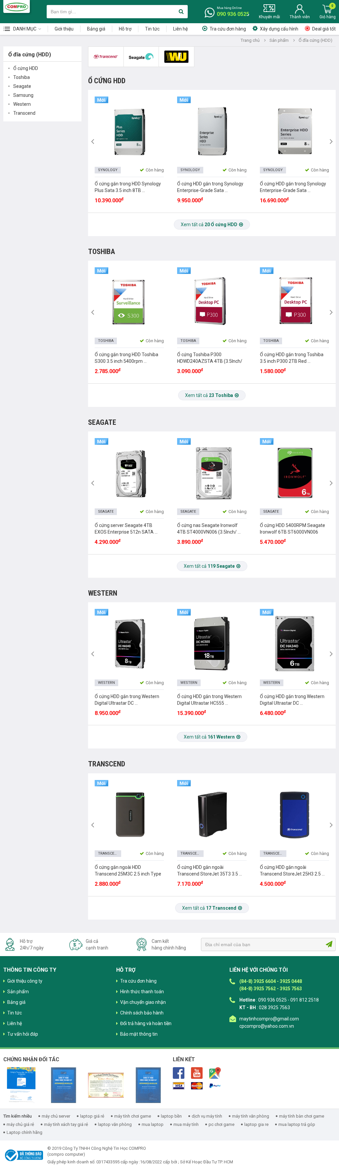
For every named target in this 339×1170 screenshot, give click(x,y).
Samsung (23, 95)
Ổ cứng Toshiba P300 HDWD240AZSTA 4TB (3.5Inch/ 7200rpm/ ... (209, 361)
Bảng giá (96, 29)
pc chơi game (221, 1124)
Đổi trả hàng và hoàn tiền (145, 1023)
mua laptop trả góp (296, 1124)
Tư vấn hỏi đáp (22, 1034)
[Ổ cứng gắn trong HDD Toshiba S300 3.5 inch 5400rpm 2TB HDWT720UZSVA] (129, 302)
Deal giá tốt (324, 29)
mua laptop (153, 1124)
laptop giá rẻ (92, 1116)
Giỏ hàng (327, 17)
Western (22, 104)
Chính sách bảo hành (142, 1012)
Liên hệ (180, 29)
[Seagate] (141, 57)
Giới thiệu (64, 29)
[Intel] (21, 1085)
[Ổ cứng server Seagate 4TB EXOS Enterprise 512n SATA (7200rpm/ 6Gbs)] (129, 473)
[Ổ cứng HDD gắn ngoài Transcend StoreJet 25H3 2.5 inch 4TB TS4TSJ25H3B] (294, 814)
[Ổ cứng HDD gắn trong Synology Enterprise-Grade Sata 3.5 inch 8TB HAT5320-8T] (294, 131)
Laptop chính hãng (24, 1132)
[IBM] (63, 1085)
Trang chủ (250, 40)
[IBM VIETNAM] (148, 1085)
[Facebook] (178, 1072)
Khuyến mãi (269, 17)
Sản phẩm (279, 40)
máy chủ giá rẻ (20, 1124)
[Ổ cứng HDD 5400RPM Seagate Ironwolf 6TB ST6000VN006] (294, 473)
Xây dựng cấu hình (279, 29)
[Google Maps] (215, 1072)
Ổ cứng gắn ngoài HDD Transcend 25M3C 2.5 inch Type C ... (128, 874)
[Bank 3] (215, 1085)
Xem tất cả (209, 224)
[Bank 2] (197, 1085)
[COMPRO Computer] (16, 6)
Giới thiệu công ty (24, 981)
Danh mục (24, 29)
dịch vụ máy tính (207, 1116)
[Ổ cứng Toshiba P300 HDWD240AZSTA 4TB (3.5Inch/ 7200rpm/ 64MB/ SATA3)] (212, 302)
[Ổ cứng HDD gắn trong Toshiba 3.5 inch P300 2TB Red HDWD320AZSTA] (294, 302)
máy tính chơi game (132, 1116)
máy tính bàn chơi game (301, 1116)
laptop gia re (256, 1124)
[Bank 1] (178, 1085)
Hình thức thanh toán (142, 991)
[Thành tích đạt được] (106, 1085)
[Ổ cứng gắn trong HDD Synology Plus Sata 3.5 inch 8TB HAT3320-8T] (129, 131)
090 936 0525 (233, 14)
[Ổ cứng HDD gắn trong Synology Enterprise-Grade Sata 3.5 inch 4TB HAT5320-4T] (212, 131)
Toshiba (21, 77)
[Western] (176, 57)
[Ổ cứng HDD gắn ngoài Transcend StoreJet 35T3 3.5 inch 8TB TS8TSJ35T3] (212, 814)
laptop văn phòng (115, 1124)
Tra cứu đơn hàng (228, 29)
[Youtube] (197, 1072)
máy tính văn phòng (250, 1116)
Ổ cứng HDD (25, 68)
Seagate (22, 86)
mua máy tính (186, 1124)
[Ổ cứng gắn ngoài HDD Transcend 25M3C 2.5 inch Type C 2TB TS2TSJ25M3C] (129, 814)
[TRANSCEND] (106, 57)
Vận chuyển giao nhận (143, 1002)
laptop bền (171, 1116)
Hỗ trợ (125, 29)
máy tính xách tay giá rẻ (66, 1124)
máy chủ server (56, 1116)
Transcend (24, 113)
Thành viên (300, 17)
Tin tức (152, 29)
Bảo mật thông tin (139, 1034)
